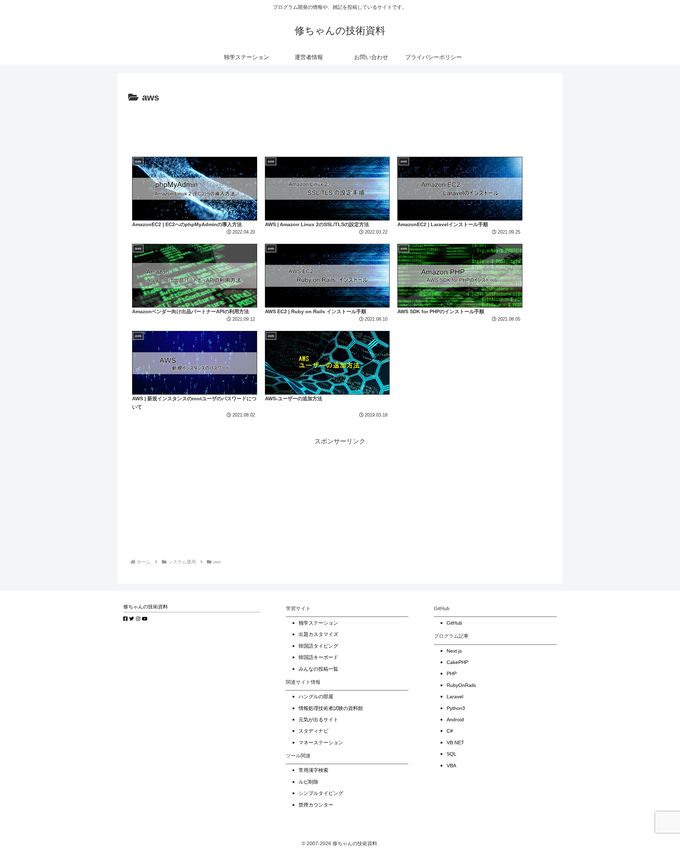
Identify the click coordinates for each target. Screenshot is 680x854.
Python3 (456, 708)
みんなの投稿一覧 (318, 669)
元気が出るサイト (318, 719)
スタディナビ (313, 731)
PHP (452, 673)
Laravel (455, 696)
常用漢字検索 (313, 770)
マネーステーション (321, 742)
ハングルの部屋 (316, 696)
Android (455, 719)
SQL (452, 754)
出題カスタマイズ (318, 634)
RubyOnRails (461, 685)
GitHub (454, 623)
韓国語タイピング (318, 646)
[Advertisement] (340, 125)
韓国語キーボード (318, 657)
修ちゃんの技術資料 (145, 606)
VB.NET (455, 742)
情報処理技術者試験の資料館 (331, 708)
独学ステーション (318, 623)
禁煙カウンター (316, 805)
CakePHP (457, 662)
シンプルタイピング (321, 793)
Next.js (454, 651)
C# (450, 731)
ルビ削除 (308, 782)
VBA (451, 765)
